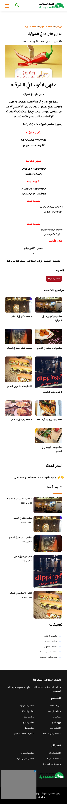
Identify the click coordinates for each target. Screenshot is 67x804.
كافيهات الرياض (50, 636)
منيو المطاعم (55, 706)
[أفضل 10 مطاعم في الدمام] (48, 605)
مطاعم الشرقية (54, 279)
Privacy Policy (38, 797)
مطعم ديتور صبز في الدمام (19, 348)
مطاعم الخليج (28, 722)
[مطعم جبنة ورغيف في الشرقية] (48, 505)
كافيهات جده (55, 728)
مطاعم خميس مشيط (48, 652)
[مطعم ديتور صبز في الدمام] (48, 543)
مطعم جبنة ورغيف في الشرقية (52, 319)
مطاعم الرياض (54, 711)
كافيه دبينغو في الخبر (52, 392)
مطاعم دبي (56, 717)
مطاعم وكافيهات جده (52, 734)
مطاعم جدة (29, 717)
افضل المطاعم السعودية (24, 734)
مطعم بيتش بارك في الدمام (49, 420)
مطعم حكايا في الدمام (22, 317)
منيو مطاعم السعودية (48, 657)
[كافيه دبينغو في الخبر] (48, 571)
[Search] (16, 5)
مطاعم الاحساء (51, 641)
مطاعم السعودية (50, 647)
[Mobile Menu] (7, 6)
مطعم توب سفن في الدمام (49, 348)
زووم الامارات (55, 722)
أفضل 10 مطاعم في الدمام (19, 386)
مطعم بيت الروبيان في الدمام (51, 449)
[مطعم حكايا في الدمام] (48, 524)
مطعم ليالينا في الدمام (21, 420)
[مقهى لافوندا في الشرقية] (33, 61)
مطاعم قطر (29, 728)
